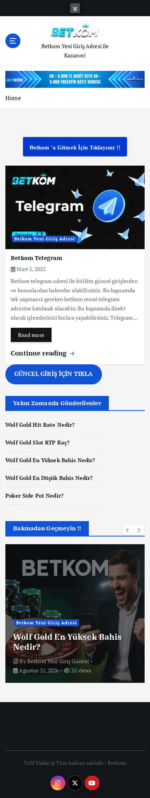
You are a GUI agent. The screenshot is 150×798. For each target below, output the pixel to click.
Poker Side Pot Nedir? (34, 495)
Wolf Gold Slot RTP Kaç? (37, 442)
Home (13, 98)
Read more (31, 335)
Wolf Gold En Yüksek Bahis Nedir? (50, 460)
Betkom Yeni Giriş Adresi (44, 238)
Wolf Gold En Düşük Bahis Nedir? (49, 477)
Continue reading (39, 353)
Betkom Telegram (36, 258)
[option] (75, 613)
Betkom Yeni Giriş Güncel (58, 661)
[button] (127, 530)
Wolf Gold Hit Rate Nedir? (40, 424)
